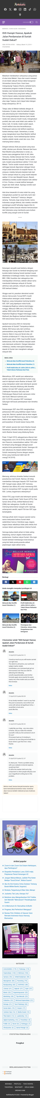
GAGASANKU (10, 969)
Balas (10, 685)
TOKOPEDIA (9, 1087)
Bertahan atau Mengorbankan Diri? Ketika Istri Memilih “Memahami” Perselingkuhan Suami (20, 899)
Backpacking (9, 985)
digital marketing (10, 1020)
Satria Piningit (22, 1028)
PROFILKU (17, 1084)
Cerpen (21, 1008)
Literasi (7, 988)
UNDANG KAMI (20, 1090)
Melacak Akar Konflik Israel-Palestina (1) (20, 364)
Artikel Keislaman (22, 977)
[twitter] (10, 9)
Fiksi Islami (8, 1016)
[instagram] (20, 9)
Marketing (8, 996)
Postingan (8, 1071)
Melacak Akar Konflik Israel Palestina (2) (20, 361)
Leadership (22, 1016)
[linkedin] (24, 9)
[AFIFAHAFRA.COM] (20, 4)
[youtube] (15, 9)
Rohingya (25, 1024)
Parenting (22, 981)
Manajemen (9, 981)
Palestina (8, 1000)
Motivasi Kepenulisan (24, 1000)
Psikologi (24, 969)
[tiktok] (29, 9)
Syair (28, 988)
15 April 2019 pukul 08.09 (17, 696)
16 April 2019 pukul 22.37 (17, 758)
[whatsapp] (34, 9)
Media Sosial (23, 1012)
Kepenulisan (9, 973)
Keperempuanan (20, 992)
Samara (7, 977)
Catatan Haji (9, 1012)
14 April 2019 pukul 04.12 (17, 655)
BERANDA (8, 1084)
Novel (16, 1024)
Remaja (7, 1004)
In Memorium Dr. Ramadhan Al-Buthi (18, 906)
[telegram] (34, 582)
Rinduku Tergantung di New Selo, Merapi (19, 890)
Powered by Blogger (27, 1095)
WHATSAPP (19, 1087)
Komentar (8, 1073)
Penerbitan (25, 1020)
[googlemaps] (20, 15)
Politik (6, 1024)
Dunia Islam (9, 1008)
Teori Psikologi (20, 1004)
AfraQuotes (8, 1028)
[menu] (4, 22)
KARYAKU (23, 985)
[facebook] (5, 9)
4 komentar (6, 47)
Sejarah (18, 988)
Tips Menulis (22, 996)
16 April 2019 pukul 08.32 (17, 724)
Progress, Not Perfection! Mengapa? (17, 910)
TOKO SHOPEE (28, 1084)
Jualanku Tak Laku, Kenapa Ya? (16, 894)
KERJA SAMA (29, 1087)
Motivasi (23, 973)
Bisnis (7, 992)
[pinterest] (19, 582)
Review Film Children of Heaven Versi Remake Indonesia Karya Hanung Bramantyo (18, 915)
